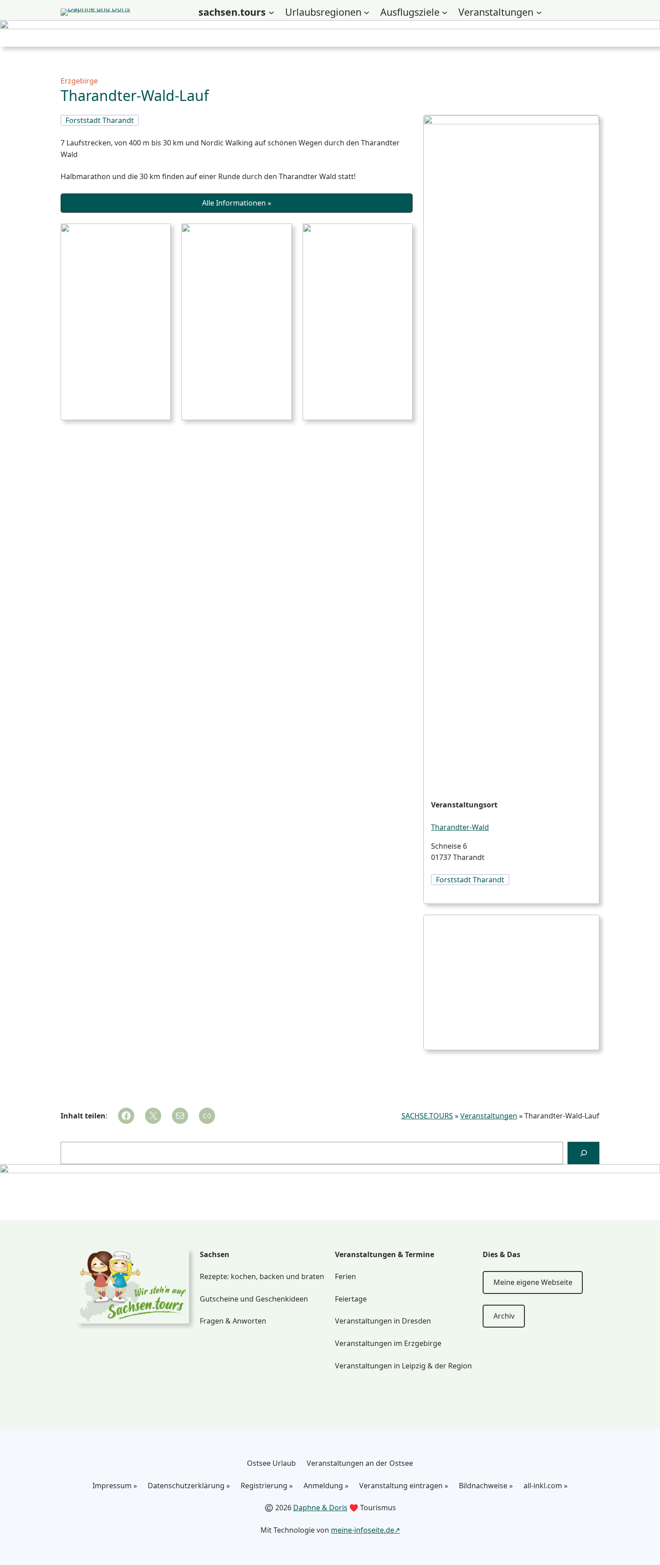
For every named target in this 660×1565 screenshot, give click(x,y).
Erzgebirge (79, 81)
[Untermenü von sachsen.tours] (271, 12)
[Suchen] (583, 1153)
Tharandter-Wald (460, 827)
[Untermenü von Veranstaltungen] (539, 12)
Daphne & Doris (320, 1507)
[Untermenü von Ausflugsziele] (445, 12)
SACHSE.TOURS (427, 1116)
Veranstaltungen (488, 1116)
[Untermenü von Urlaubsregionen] (367, 12)
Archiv (504, 1316)
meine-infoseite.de (362, 1530)
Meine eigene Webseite (532, 1282)
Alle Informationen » (236, 203)
